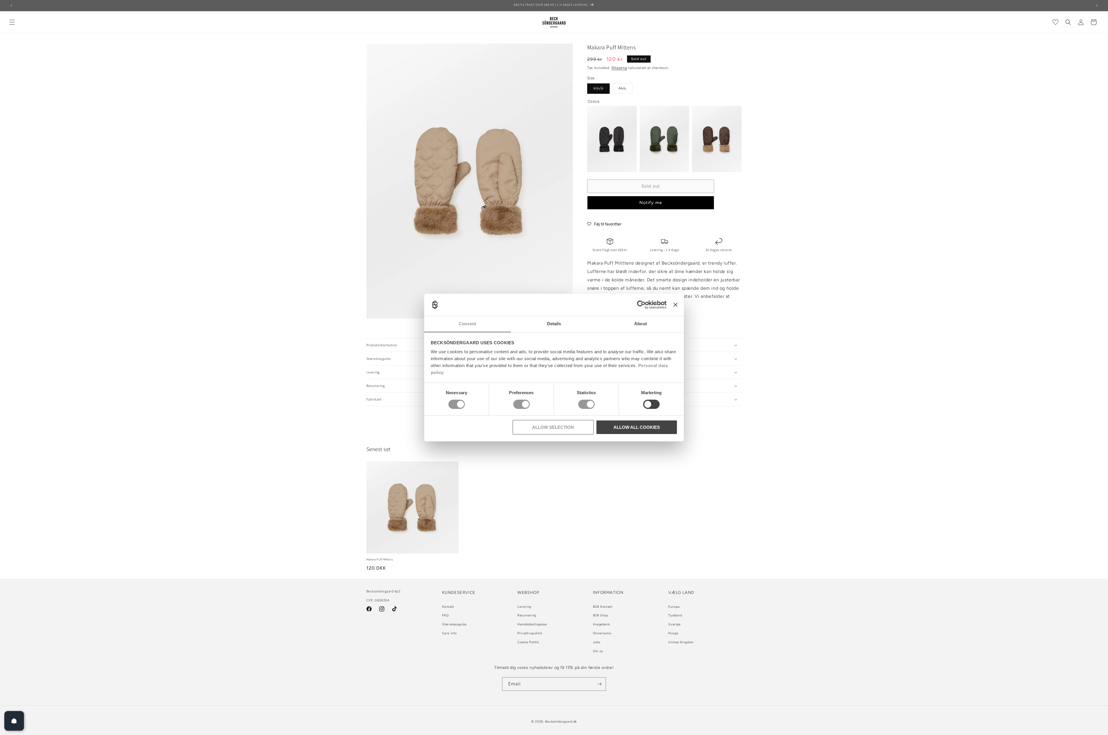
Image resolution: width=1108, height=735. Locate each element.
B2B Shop (601, 615)
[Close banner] (675, 305)
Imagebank (601, 624)
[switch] (521, 404)
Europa (674, 607)
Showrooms (602, 633)
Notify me (650, 202)
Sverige (674, 624)
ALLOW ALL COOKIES (636, 427)
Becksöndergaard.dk (561, 721)
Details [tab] (554, 323)
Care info (449, 633)
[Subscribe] (599, 684)
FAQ (445, 615)
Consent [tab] (467, 323)
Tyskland (675, 615)
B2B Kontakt (603, 607)
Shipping (619, 68)
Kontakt (448, 607)
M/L (625, 90)
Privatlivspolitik (529, 633)
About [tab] (640, 323)
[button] (12, 22)
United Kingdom (680, 642)
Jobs (596, 642)
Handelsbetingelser (532, 624)
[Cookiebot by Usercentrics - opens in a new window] (641, 304)
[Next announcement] (1096, 5)
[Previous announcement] (11, 5)
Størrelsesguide (454, 624)
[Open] (14, 721)
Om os (598, 651)
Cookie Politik (528, 642)
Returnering (526, 615)
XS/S (601, 90)
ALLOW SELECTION (553, 427)
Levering (524, 607)
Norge (673, 633)
